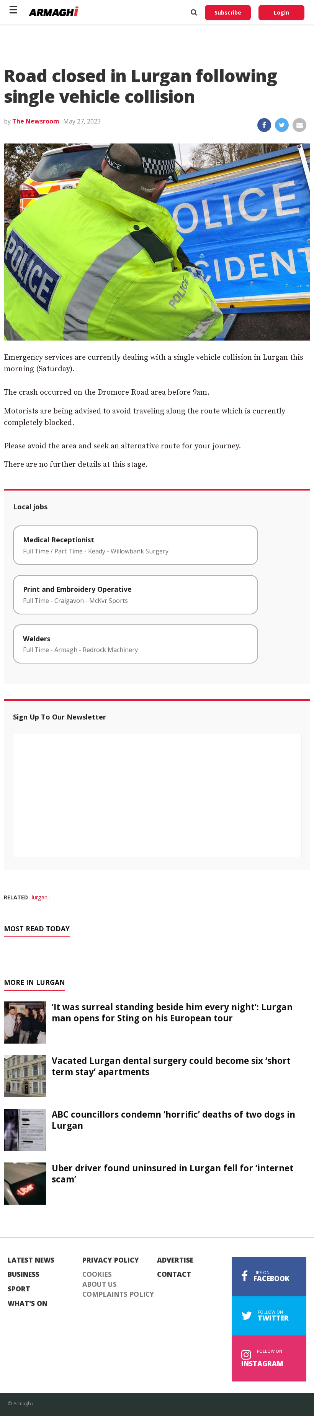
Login (281, 12)
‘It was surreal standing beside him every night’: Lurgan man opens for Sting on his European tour (172, 1012)
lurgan (39, 897)
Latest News (31, 1260)
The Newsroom (35, 121)
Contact (174, 1274)
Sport (19, 1289)
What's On (27, 1303)
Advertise (175, 1260)
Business (23, 1274)
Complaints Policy (118, 1294)
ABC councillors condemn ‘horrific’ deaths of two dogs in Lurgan (173, 1119)
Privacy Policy (110, 1260)
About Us (99, 1284)
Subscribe (227, 12)
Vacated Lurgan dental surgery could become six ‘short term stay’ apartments (171, 1066)
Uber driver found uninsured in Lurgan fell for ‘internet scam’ (172, 1173)
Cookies (97, 1274)
